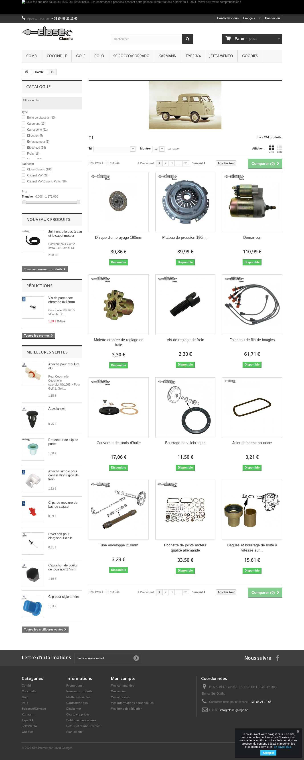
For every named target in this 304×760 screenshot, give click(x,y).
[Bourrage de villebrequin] (185, 407)
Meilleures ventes (47, 352)
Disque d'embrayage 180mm (118, 237)
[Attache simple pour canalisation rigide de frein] (33, 481)
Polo (99, 55)
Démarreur (252, 237)
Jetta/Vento (221, 55)
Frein (33, 153)
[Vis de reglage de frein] (185, 304)
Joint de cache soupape (252, 443)
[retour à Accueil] (26, 72)
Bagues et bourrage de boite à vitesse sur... (252, 547)
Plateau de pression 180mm (185, 237)
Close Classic (39, 169)
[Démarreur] (252, 202)
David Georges (63, 748)
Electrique (36, 147)
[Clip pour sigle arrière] (33, 606)
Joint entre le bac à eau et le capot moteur (65, 233)
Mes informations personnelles (132, 703)
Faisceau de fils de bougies (252, 340)
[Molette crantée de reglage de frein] (118, 304)
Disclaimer (73, 708)
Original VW (37, 175)
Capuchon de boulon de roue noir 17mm (63, 567)
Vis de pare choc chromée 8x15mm (61, 300)
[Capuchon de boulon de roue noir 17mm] (33, 575)
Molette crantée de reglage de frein (118, 342)
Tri (90, 148)
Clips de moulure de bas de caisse (62, 504)
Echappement (38, 141)
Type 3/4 (193, 55)
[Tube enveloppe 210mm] (118, 510)
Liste (279, 151)
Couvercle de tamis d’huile (119, 443)
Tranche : (28, 196)
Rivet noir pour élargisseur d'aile (60, 536)
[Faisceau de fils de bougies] (252, 304)
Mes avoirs (118, 691)
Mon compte (123, 678)
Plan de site (74, 732)
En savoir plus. (283, 746)
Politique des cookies (81, 720)
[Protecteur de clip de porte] (33, 449)
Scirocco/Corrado (131, 55)
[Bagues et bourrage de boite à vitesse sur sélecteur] (252, 510)
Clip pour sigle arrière (63, 596)
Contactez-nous (228, 18)
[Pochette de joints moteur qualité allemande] (185, 510)
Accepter (268, 752)
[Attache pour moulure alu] (33, 374)
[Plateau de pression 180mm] (185, 202)
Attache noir (57, 408)
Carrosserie (37, 129)
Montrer (145, 148)
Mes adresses (120, 697)
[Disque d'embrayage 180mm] (118, 202)
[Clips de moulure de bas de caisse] (33, 512)
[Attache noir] (33, 418)
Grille (271, 151)
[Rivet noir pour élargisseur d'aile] (33, 543)
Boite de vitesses (41, 117)
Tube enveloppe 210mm (118, 545)
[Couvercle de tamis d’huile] (118, 407)
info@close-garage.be (234, 710)
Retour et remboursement (83, 726)
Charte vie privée (77, 714)
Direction (35, 135)
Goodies (250, 55)
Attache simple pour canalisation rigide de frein (63, 475)
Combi (32, 55)
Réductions (39, 285)
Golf (80, 55)
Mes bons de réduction (126, 708)
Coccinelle (57, 55)
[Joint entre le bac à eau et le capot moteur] (33, 241)
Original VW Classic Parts (47, 181)
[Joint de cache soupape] (252, 407)
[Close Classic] (63, 33)
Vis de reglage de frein (185, 340)
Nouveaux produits (48, 219)
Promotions (74, 685)
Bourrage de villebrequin (185, 443)
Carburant (36, 123)
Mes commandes (122, 685)
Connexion (272, 18)
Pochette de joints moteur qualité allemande (185, 547)
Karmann (167, 55)
